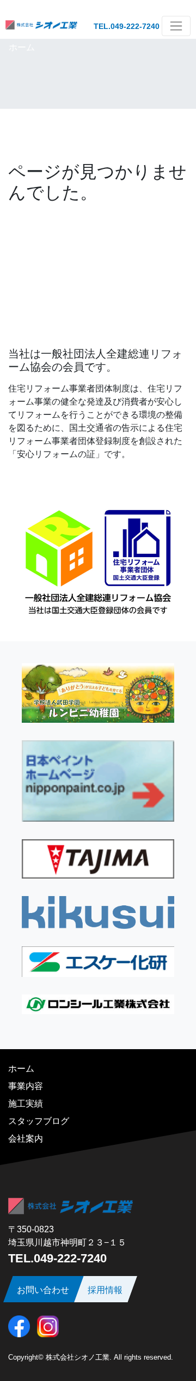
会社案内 (25, 1138)
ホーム (22, 47)
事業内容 (25, 1086)
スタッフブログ (38, 1121)
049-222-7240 (135, 26)
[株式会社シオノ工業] (41, 25)
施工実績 (25, 1103)
